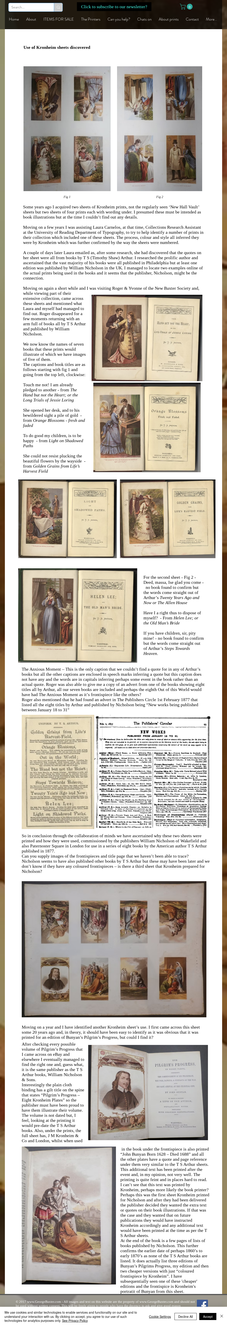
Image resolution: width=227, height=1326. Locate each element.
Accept (208, 1316)
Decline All (185, 1316)
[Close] (221, 1316)
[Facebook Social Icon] (202, 1305)
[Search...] (58, 7)
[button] (114, 6)
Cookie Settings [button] (160, 1316)
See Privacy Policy (75, 1320)
